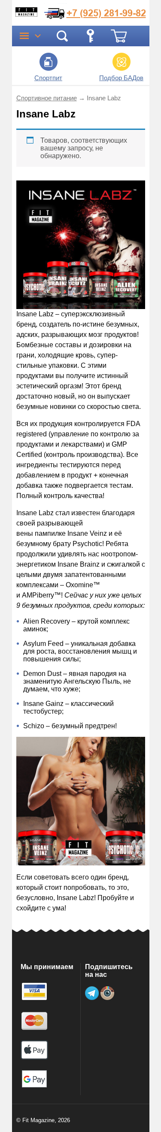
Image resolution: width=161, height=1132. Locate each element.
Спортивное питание (46, 98)
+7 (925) (106, 12)
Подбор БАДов (121, 77)
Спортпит (48, 77)
